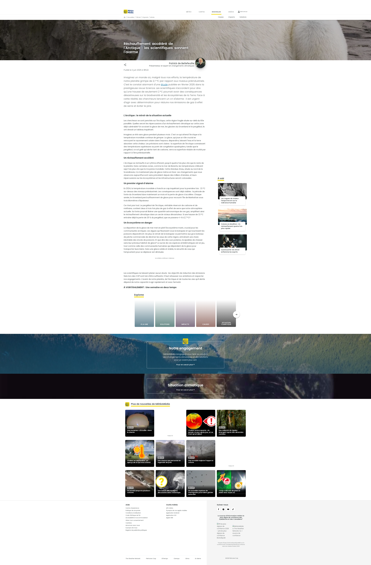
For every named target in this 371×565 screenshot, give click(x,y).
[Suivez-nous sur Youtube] (228, 509)
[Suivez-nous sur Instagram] (223, 509)
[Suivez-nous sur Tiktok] (233, 509)
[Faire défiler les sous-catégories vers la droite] (236, 314)
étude (164, 84)
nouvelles (131, 17)
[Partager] (125, 64)
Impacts (145, 17)
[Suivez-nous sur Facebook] (218, 509)
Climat (138, 17)
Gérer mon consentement (135, 520)
